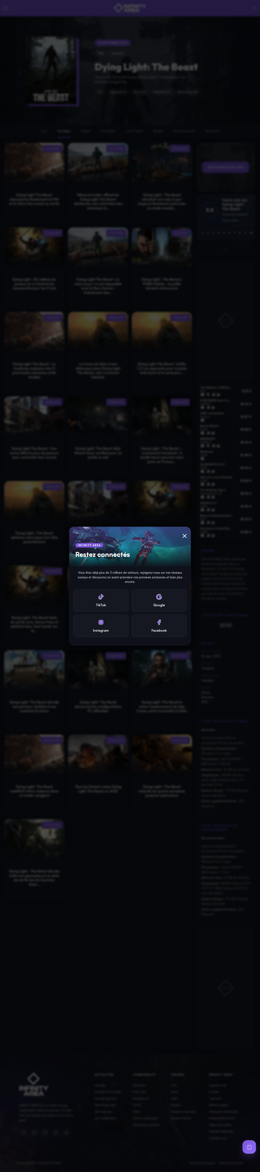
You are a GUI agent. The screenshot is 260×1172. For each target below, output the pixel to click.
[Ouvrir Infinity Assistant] (249, 1147)
